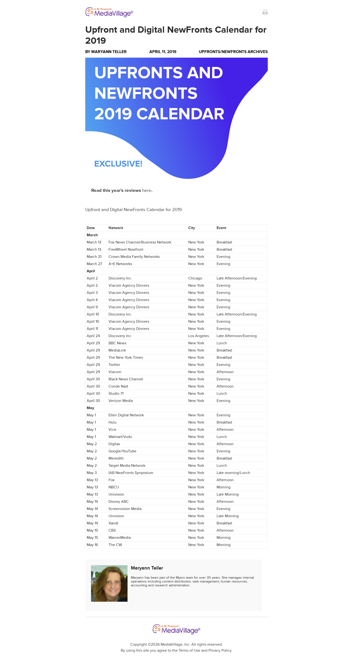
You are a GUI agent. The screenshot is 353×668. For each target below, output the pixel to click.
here (146, 190)
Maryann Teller (109, 51)
